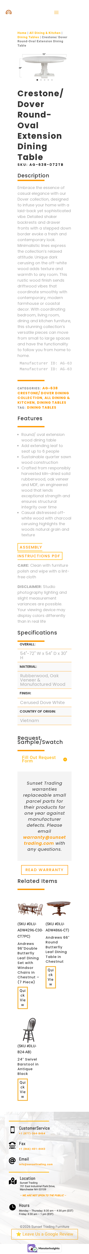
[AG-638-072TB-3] (44, 83)
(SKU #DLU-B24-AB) (28, 1059)
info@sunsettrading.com (36, 1164)
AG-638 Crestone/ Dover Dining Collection (43, 393)
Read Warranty (44, 869)
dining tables (41, 407)
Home (22, 33)
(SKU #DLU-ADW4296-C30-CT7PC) (30, 952)
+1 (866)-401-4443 (32, 1149)
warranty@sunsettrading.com (44, 840)
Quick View (23, 998)
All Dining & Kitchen (45, 33)
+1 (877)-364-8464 (32, 1133)
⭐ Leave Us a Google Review (44, 1234)
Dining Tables (28, 37)
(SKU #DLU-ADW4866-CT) (58, 942)
